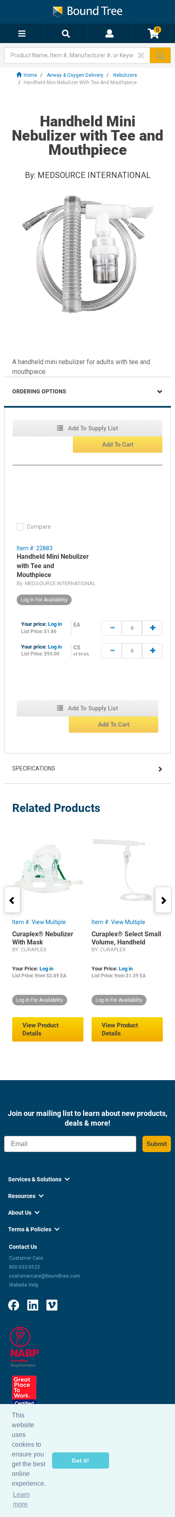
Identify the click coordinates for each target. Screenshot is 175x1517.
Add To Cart (117, 444)
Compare (39, 526)
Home (30, 75)
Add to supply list (92, 428)
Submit (157, 1143)
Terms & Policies (33, 1229)
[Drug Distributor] (24, 1346)
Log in (55, 624)
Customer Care (26, 1258)
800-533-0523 (24, 1267)
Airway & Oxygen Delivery (75, 75)
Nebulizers (125, 75)
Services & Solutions (39, 1179)
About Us (23, 1212)
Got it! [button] (80, 1460)
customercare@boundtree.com (44, 1276)
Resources (26, 1196)
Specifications (33, 768)
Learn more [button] (21, 1499)
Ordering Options (39, 391)
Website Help (23, 1285)
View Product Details (40, 1029)
